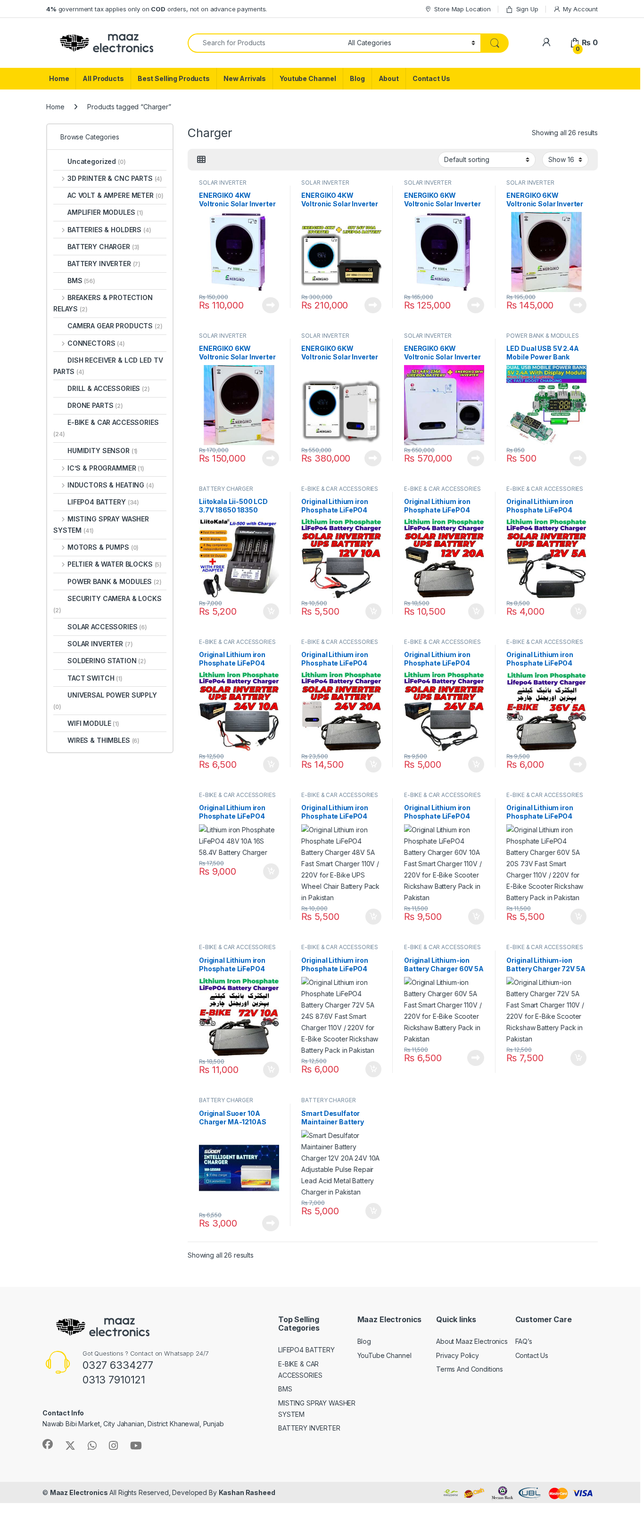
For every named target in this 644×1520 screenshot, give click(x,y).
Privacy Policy (457, 1355)
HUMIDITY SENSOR (102, 451)
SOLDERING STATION (106, 661)
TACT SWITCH (95, 678)
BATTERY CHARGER (226, 488)
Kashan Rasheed (247, 1492)
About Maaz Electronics (472, 1341)
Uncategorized (96, 161)
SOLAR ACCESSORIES (107, 627)
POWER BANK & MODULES (542, 335)
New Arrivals (244, 78)
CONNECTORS (96, 343)
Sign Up (527, 9)
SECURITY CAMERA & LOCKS (107, 604)
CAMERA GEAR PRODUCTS (115, 326)
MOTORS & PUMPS (103, 547)
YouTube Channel (384, 1355)
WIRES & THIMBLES (103, 740)
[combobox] (265, 43)
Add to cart (271, 611)
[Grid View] (201, 159)
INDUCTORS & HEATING (110, 485)
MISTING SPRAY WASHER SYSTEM (101, 524)
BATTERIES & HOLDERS (109, 230)
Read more (270, 305)
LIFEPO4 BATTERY (103, 502)
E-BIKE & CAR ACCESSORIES (339, 488)
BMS (81, 280)
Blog (357, 78)
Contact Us (431, 78)
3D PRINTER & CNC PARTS (114, 178)
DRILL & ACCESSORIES (108, 388)
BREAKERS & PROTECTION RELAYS (103, 303)
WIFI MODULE (93, 723)
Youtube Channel (308, 78)
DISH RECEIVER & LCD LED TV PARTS (108, 365)
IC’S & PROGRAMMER (105, 468)
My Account (580, 9)
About (389, 78)
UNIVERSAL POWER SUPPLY (105, 700)
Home (59, 78)
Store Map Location (462, 9)
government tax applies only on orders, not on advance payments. (156, 9)
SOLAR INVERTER (223, 182)
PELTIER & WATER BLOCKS (114, 564)
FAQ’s (523, 1341)
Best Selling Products (174, 78)
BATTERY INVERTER (103, 264)
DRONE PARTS (95, 405)
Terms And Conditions (469, 1369)
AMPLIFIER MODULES (105, 212)
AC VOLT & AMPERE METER (115, 195)
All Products (103, 78)
